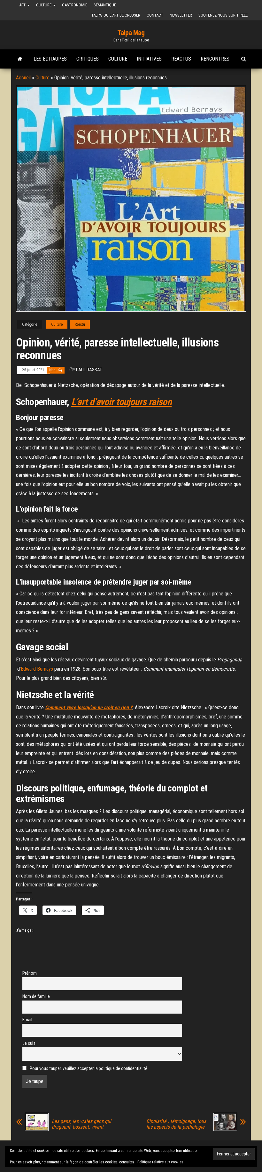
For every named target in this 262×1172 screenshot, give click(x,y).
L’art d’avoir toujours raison (121, 401)
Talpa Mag (130, 33)
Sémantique (105, 5)
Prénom (29, 973)
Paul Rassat (89, 369)
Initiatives (149, 59)
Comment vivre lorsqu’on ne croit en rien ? (88, 707)
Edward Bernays (37, 669)
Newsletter (181, 15)
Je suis (28, 1043)
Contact (155, 15)
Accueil (23, 78)
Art (23, 5)
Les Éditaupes (50, 59)
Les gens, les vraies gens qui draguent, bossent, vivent (81, 1124)
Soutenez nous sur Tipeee (223, 15)
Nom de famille (36, 996)
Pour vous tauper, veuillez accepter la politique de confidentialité (88, 1068)
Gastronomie (74, 5)
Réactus (181, 59)
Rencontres (215, 59)
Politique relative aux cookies (160, 1162)
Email (27, 1020)
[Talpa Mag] (20, 59)
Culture (44, 5)
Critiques (87, 59)
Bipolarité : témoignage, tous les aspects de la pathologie (176, 1124)
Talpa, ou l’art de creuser (115, 15)
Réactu (80, 324)
